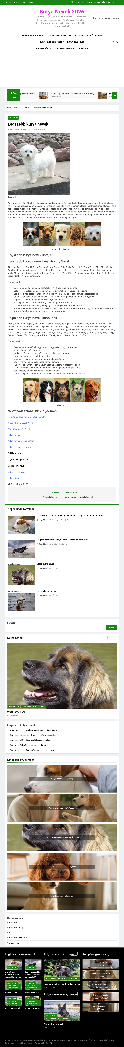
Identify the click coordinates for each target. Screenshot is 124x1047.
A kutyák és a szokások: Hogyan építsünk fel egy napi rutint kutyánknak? (72, 515)
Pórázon (83, 48)
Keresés (11, 623)
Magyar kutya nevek (32, 1008)
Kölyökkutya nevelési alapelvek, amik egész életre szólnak (33, 735)
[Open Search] (113, 42)
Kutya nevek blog (75, 42)
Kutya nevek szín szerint (52, 42)
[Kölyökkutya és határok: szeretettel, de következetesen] (62, 96)
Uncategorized (14, 943)
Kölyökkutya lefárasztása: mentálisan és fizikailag (32, 93)
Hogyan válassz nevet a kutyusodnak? (27, 417)
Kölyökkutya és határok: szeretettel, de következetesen (93, 93)
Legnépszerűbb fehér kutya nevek (61, 984)
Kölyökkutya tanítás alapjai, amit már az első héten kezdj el (87, 2)
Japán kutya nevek (53, 1024)
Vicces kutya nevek (16, 466)
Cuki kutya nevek (15, 453)
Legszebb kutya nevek (18, 459)
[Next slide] (117, 2)
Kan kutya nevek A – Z (32, 35)
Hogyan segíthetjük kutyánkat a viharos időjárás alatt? (63, 540)
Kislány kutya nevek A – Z (59, 35)
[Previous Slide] (113, 2)
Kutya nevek (13, 118)
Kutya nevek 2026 (62, 11)
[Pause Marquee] (114, 95)
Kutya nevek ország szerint (88, 35)
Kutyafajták (13, 478)
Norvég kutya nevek (46, 591)
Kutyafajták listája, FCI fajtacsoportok (56, 48)
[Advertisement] (62, 70)
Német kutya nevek (17, 712)
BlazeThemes (51, 1043)
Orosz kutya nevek (45, 564)
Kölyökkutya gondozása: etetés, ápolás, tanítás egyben (31, 750)
